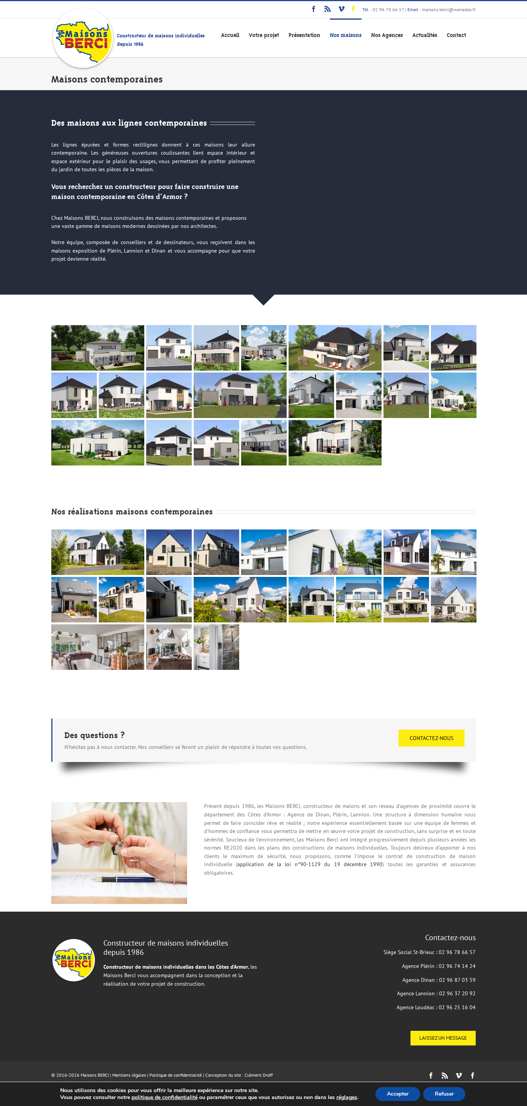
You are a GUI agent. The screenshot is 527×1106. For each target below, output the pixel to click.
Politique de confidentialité (175, 1075)
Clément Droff (259, 1075)
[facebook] (314, 9)
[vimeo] (341, 9)
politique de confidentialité (165, 1097)
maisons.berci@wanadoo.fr (449, 9)
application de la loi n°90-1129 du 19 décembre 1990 (309, 864)
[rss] (327, 9)
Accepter (398, 1094)
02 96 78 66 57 (388, 9)
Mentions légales (129, 1075)
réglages (346, 1097)
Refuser (444, 1094)
